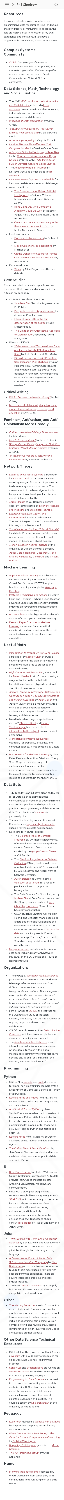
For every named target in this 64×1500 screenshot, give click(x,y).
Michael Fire (21, 898)
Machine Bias (23, 303)
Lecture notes (17, 1136)
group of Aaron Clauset (44, 851)
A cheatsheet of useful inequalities (29, 738)
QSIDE (33, 1010)
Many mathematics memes (24, 1471)
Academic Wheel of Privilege (30, 167)
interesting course (19, 1371)
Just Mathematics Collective (30, 1042)
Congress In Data (19, 949)
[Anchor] (27, 54)
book (41, 1082)
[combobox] (56, 4)
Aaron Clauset (17, 502)
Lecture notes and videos (23, 1097)
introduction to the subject (24, 731)
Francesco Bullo (21, 478)
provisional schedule (43, 179)
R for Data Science (20, 1172)
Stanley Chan (33, 656)
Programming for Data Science (26, 1379)
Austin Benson (22, 878)
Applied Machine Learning (24, 575)
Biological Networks (41, 509)
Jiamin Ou (38, 556)
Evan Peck (15, 1421)
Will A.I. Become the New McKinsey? (30, 397)
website (27, 1082)
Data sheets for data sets (29, 238)
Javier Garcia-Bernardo (22, 552)
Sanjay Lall (15, 1367)
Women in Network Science (42, 975)
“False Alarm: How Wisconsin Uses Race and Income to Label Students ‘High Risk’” (37, 350)
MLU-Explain (16, 614)
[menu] (7, 4)
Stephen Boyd (27, 723)
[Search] (56, 4)
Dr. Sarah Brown (40, 1402)
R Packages (25, 1222)
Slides (17, 269)
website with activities (47, 1421)
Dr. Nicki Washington (24, 1441)
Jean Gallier (45, 699)
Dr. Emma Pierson (19, 179)
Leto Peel (42, 552)
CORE (12, 62)
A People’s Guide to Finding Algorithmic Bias (34, 152)
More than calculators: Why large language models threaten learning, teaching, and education (33, 409)
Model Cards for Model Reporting (33, 245)
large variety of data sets (41, 824)
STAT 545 (15, 1199)
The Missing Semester (22, 1305)
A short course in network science (28, 544)
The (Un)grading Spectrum (24, 1452)
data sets (40, 812)
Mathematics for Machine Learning (29, 754)
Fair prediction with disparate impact (34, 311)
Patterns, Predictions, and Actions (28, 595)
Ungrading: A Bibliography (23, 1445)
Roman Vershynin (22, 676)
